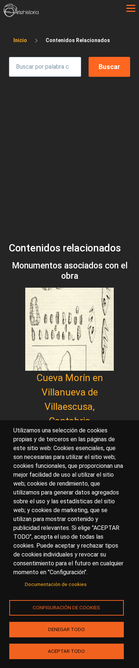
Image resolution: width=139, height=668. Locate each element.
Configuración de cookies (66, 607)
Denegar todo (66, 629)
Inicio (20, 40)
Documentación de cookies (56, 584)
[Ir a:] (69, 329)
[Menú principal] (131, 8)
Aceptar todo (66, 651)
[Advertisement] (69, 152)
